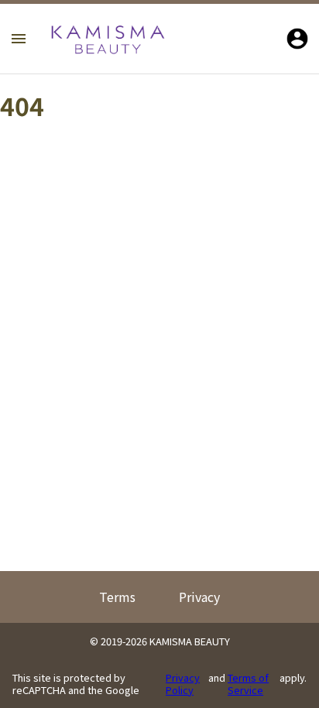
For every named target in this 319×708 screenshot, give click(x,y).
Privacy (199, 596)
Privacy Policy (183, 684)
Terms (117, 596)
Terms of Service (248, 684)
